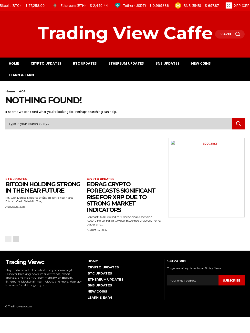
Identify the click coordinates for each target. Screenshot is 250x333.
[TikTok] (20, 292)
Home (10, 91)
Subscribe (231, 280)
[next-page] (16, 239)
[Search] (238, 123)
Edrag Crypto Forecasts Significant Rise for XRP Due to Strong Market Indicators (121, 197)
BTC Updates (16, 179)
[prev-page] (8, 239)
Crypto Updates (100, 179)
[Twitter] (27, 292)
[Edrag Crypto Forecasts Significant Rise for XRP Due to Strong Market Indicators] (125, 157)
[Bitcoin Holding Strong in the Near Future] (43, 157)
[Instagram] (13, 292)
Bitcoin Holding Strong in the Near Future (42, 187)
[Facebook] (6, 292)
